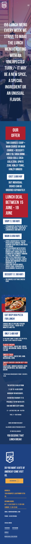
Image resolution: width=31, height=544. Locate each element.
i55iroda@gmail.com (14, 512)
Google (7, 532)
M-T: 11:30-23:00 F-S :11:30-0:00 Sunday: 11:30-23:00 (14, 505)
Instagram (15, 528)
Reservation (13, 481)
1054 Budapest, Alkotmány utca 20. (15, 495)
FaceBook (7, 528)
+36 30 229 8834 (13, 516)
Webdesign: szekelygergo (11, 536)
